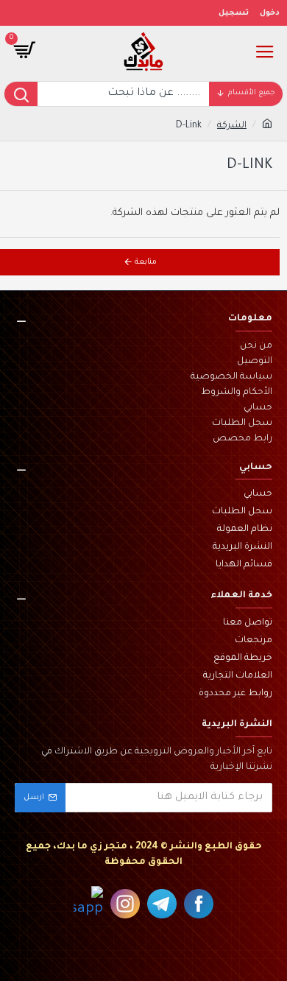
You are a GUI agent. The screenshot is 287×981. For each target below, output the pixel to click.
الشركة (232, 126)
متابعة (146, 262)
